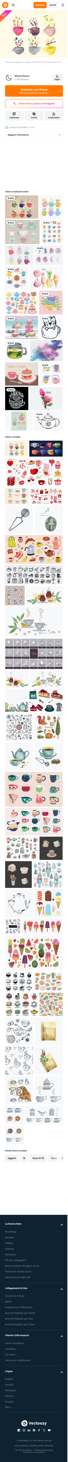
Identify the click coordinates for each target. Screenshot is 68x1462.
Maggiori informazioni (18, 133)
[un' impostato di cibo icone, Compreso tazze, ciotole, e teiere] (18, 1353)
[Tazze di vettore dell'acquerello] (17, 659)
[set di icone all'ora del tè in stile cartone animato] (16, 280)
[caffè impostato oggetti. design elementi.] (21, 1163)
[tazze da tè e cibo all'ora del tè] (46, 305)
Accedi (53, 5)
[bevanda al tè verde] (41, 427)
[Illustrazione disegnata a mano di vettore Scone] (21, 475)
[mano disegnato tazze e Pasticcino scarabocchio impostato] (33, 785)
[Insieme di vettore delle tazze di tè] (42, 278)
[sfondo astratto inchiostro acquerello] (21, 451)
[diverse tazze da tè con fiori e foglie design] (16, 379)
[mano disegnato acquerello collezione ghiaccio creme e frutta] (33, 1325)
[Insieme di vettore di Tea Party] (19, 546)
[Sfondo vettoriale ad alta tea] (21, 404)
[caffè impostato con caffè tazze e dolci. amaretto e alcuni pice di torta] (21, 956)
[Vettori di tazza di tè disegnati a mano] (22, 255)
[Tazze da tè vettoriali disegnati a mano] (21, 205)
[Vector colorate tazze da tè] (16, 230)
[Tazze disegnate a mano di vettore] (16, 595)
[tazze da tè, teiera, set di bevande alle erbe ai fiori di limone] (16, 499)
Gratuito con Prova (34, 91)
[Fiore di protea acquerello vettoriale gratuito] (21, 524)
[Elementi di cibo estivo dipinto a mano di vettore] (21, 329)
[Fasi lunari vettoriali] (19, 303)
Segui (57, 79)
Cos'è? (32, 127)
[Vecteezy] (5, 5)
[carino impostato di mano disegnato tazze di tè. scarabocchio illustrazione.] (19, 983)
